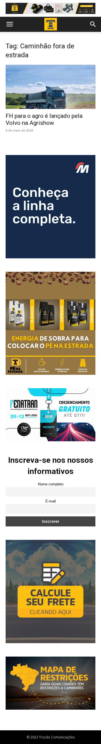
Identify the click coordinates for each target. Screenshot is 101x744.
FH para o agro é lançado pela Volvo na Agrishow (44, 119)
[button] (10, 24)
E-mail (50, 501)
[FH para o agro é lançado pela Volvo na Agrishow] (50, 87)
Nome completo (50, 484)
